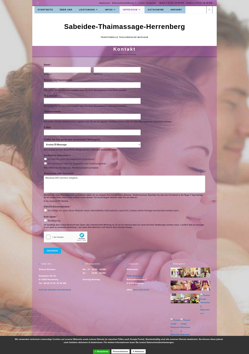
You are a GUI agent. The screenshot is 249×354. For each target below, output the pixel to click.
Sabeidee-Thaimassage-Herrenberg (124, 26)
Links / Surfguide (147, 3)
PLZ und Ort (50, 96)
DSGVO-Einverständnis (57, 206)
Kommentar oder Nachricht (59, 173)
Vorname (47, 74)
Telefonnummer (52, 111)
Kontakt (133, 54)
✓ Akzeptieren (101, 351)
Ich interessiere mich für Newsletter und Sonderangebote (77, 163)
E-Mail (48, 127)
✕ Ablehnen (138, 351)
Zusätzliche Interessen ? (57, 155)
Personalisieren (120, 351)
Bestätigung (54, 220)
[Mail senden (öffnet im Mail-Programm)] (38, 3)
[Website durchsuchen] (209, 10)
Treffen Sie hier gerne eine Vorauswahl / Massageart (72, 139)
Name (48, 64)
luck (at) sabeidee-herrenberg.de (55, 289)
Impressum (104, 3)
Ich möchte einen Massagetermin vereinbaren (71, 159)
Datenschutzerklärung (123, 3)
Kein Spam (50, 217)
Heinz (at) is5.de (141, 289)
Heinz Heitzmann (135, 276)
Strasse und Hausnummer (58, 80)
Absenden (52, 251)
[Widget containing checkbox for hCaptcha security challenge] (65, 236)
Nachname (98, 74)
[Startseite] (114, 54)
